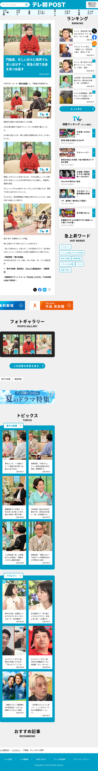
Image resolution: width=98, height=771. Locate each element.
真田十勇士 (65, 270)
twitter (94, 31)
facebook (94, 37)
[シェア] (40, 289)
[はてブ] (44, 289)
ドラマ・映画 (6, 12)
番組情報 (18, 379)
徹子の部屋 (23, 83)
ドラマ (79, 264)
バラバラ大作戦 (67, 264)
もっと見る (76, 108)
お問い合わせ (41, 759)
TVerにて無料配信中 (33, 268)
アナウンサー (67, 12)
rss (94, 43)
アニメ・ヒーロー (41, 12)
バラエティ (18, 12)
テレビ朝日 (8, 759)
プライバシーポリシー (81, 759)
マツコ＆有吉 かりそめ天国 (72, 252)
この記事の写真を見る (26, 365)
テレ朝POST (49, 4)
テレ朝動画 (24, 759)
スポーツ (55, 12)
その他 (79, 12)
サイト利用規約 (60, 759)
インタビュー (90, 12)
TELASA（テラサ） (34, 277)
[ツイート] (35, 289)
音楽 (29, 12)
